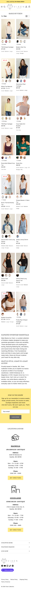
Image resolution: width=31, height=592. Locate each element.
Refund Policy (14, 579)
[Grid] (26, 16)
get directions (15, 530)
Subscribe (15, 417)
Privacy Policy (5, 579)
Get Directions (15, 478)
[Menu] (1, 6)
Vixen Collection (10, 586)
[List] (29, 16)
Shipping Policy (24, 579)
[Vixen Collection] (15, 6)
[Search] (5, 6)
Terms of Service (5, 581)
